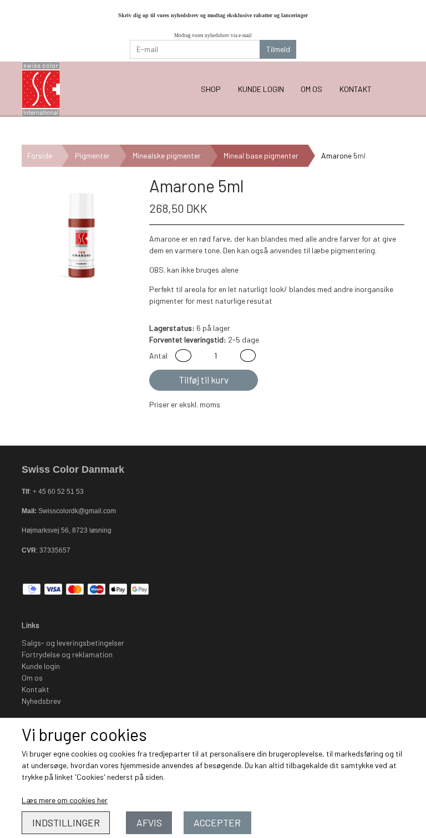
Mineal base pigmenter (261, 155)
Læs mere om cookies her (65, 800)
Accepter (217, 822)
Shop (211, 89)
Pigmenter (92, 155)
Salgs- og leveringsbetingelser (73, 642)
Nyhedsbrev (41, 701)
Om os (311, 89)
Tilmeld (278, 49)
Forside (39, 155)
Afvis (149, 822)
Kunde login (261, 89)
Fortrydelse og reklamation (67, 654)
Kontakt (355, 89)
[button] (183, 355)
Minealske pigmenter (167, 155)
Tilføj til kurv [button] (204, 379)
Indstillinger (66, 822)
